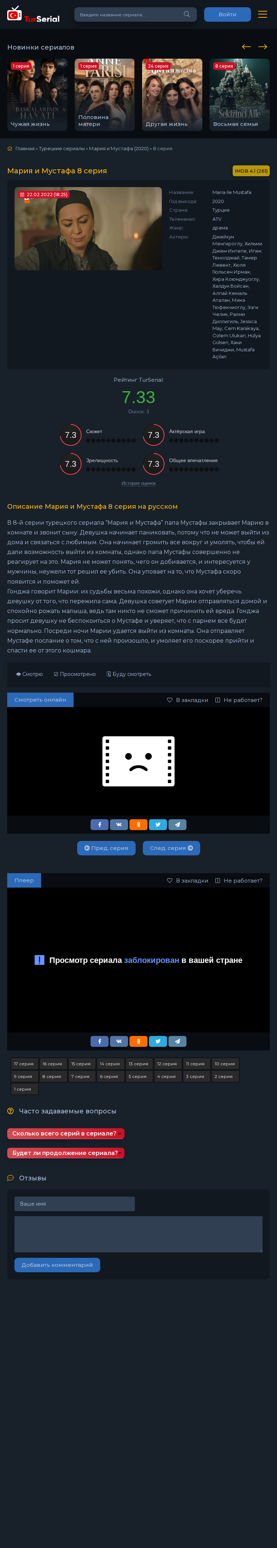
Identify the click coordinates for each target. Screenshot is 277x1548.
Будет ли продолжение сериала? (65, 1153)
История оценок (139, 483)
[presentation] (248, 45)
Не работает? (243, 700)
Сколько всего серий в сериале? (64, 1133)
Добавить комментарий (57, 1264)
